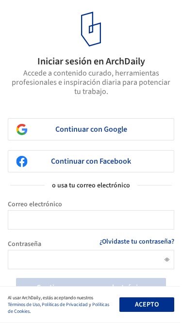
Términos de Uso (24, 304)
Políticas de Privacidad (65, 304)
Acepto (147, 304)
